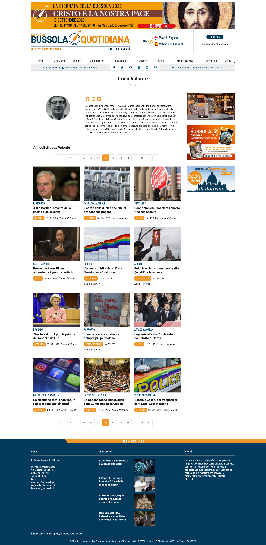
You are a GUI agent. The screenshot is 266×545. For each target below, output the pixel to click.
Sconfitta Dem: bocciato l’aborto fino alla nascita (157, 210)
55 (84, 158)
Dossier (143, 60)
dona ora (215, 37)
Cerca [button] (228, 60)
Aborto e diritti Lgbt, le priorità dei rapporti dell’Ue (54, 336)
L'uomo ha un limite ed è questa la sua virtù (113, 462)
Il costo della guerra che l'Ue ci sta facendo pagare (105, 210)
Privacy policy (37, 533)
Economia (90, 217)
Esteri (139, 217)
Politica (38, 217)
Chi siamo (60, 60)
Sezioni (77, 60)
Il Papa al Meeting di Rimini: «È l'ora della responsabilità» (111, 481)
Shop (161, 60)
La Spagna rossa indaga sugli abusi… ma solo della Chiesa (104, 401)
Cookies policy (53, 533)
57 (98, 158)
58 (106, 158)
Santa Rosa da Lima (184, 67)
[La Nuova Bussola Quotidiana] (81, 41)
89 (149, 158)
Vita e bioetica (142, 278)
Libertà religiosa (93, 344)
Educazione (91, 278)
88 (142, 158)
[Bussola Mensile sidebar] (211, 142)
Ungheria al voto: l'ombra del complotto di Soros (153, 336)
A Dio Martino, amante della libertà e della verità (52, 210)
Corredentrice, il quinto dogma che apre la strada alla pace (113, 499)
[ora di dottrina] (211, 179)
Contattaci (212, 60)
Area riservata (185, 60)
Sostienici (120, 60)
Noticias (171, 44)
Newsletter (214, 44)
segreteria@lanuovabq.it (43, 485)
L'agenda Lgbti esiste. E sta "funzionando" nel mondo (103, 270)
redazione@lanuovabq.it (43, 482)
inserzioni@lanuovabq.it (42, 488)
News (168, 37)
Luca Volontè (68, 218)
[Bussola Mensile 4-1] (211, 106)
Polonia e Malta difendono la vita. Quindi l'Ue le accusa (157, 270)
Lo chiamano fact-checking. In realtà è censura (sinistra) (54, 401)
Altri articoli (133, 440)
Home (40, 60)
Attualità (39, 344)
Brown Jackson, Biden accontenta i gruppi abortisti (53, 270)
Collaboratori (97, 60)
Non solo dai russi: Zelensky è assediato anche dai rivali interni (112, 516)
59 (113, 158)
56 (91, 158)
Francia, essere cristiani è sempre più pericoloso (102, 336)
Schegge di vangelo (55, 67)
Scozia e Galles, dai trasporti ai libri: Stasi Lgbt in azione (155, 401)
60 (120, 158)
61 (128, 158)
